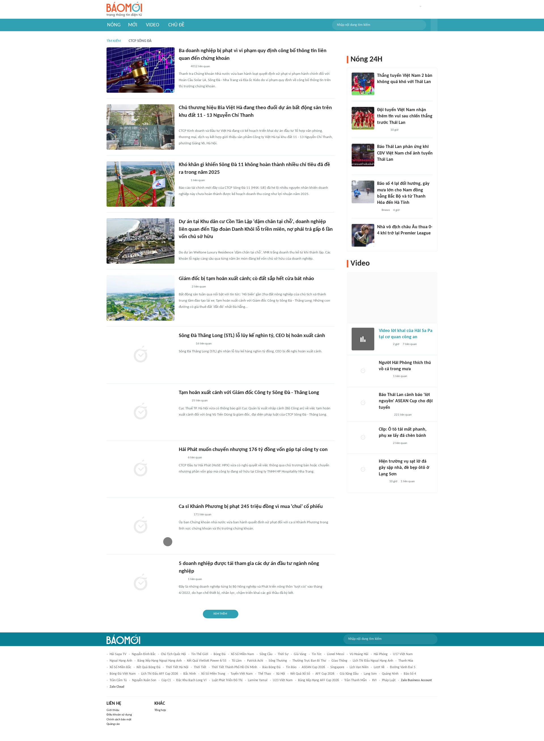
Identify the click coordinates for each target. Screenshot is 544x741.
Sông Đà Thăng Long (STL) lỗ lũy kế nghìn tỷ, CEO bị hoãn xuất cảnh (252, 335)
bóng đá (220, 654)
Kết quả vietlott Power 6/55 (206, 660)
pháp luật (389, 680)
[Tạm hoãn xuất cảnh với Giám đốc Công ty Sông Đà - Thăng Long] (141, 412)
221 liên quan (403, 414)
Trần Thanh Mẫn (355, 680)
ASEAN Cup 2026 (313, 667)
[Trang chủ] (124, 9)
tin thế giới (199, 654)
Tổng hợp (160, 710)
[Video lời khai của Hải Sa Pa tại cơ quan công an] (363, 339)
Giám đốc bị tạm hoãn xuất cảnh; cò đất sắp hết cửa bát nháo (246, 278)
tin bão (291, 667)
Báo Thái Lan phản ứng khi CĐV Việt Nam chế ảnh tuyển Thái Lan (405, 153)
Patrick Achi (255, 660)
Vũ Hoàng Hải (359, 654)
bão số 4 (410, 674)
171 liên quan (202, 514)
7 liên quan (410, 344)
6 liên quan (195, 457)
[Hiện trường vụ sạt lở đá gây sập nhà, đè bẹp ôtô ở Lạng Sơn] (363, 469)
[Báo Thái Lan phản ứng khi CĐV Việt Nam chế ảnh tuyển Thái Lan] (363, 155)
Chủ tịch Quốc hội (173, 654)
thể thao (264, 674)
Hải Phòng (381, 654)
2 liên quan (199, 286)
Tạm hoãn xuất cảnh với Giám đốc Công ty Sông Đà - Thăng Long (249, 392)
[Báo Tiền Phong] (384, 344)
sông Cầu (266, 654)
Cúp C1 (166, 680)
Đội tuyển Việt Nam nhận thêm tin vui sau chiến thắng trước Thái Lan (404, 116)
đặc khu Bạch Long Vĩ (191, 680)
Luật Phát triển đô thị (227, 680)
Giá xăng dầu (349, 674)
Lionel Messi (335, 654)
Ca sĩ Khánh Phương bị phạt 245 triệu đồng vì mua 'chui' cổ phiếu (251, 506)
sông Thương (278, 660)
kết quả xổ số (300, 674)
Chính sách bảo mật (119, 719)
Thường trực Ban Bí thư (309, 660)
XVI (374, 680)
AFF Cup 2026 (324, 674)
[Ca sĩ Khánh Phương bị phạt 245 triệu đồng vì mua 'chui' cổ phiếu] (141, 526)
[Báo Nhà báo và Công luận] (185, 344)
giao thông (339, 660)
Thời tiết (200, 667)
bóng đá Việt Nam (123, 674)
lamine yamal (257, 680)
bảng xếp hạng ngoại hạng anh (159, 660)
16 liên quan (204, 343)
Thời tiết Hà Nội (177, 667)
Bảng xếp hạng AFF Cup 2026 (318, 680)
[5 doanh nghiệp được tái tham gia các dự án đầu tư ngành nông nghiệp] (141, 582)
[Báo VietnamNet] (183, 287)
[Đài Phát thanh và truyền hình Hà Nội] (385, 415)
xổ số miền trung (213, 674)
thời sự (283, 654)
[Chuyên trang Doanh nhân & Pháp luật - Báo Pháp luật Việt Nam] (184, 245)
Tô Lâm (237, 660)
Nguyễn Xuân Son (144, 680)
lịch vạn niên (359, 667)
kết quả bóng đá (148, 667)
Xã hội (280, 674)
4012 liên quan (200, 66)
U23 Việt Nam (283, 680)
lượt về (379, 667)
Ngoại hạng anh (121, 660)
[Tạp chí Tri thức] (380, 241)
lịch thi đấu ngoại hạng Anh (373, 660)
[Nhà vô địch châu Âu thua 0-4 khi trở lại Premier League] (363, 235)
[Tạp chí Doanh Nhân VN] (183, 66)
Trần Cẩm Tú (118, 680)
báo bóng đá (271, 667)
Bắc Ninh (189, 674)
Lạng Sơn (370, 674)
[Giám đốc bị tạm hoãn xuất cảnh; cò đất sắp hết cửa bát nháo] (141, 298)
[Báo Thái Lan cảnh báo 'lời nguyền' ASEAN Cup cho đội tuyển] (363, 403)
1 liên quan (198, 180)
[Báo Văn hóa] (382, 130)
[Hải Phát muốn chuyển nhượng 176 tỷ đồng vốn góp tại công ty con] (141, 469)
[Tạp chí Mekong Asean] (181, 458)
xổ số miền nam (242, 654)
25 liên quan (200, 400)
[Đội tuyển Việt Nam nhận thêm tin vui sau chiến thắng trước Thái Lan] (363, 118)
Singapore (337, 667)
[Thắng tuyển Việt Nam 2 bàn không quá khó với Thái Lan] (363, 84)
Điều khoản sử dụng (119, 714)
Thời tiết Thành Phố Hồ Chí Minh (234, 667)
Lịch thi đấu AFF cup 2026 (159, 674)
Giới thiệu (113, 710)
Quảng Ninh (390, 674)
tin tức (317, 654)
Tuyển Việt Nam (242, 674)
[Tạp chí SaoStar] (184, 515)
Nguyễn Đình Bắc (144, 654)
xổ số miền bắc (120, 667)
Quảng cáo (113, 724)
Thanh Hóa (405, 660)
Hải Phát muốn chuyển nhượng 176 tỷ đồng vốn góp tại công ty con (253, 449)
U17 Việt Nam (403, 654)
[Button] (434, 25)
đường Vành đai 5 (402, 667)
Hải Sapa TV (118, 654)
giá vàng (300, 654)
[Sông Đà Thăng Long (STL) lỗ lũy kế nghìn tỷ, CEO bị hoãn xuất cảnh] (141, 355)
